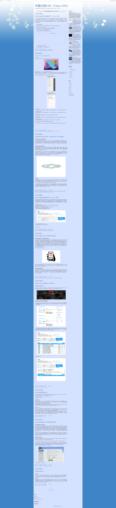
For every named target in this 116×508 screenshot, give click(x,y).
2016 (70, 76)
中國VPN (45, 433)
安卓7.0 (41, 131)
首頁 (51, 488)
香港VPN (59, 191)
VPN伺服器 (44, 485)
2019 (70, 72)
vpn (44, 416)
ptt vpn (43, 416)
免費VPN (41, 50)
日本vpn (70, 91)
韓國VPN (64, 191)
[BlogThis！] (48, 49)
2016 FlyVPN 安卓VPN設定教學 (45, 154)
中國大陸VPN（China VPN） (52, 5)
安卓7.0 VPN (44, 131)
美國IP (43, 50)
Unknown (36, 497)
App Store (70, 92)
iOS (55, 131)
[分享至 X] (49, 49)
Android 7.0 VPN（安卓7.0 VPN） (43, 55)
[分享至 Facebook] (50, 49)
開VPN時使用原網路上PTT (41, 392)
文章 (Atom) (52, 490)
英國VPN (56, 191)
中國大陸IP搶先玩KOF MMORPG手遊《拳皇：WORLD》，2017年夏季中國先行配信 (76, 42)
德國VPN (62, 191)
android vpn (52, 131)
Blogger (61, 506)
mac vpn (48, 192)
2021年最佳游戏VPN (75, 57)
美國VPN (46, 50)
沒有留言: (45, 49)
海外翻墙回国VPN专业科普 (76, 49)
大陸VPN (70, 84)
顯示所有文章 (56, 11)
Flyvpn (41, 485)
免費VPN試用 (41, 442)
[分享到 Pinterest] (51, 49)
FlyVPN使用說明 (38, 304)
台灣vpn (41, 416)
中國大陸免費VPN (71, 93)
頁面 (38, 303)
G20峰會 (40, 192)
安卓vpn (47, 131)
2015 (70, 77)
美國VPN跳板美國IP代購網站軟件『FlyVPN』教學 (47, 16)
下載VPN (38, 50)
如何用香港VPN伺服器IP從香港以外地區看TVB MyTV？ (76, 34)
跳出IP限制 (51, 50)
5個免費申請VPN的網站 (72, 12)
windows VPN (51, 192)
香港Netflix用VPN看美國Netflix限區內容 (44, 283)
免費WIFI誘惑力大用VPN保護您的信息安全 (45, 235)
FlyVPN (36, 496)
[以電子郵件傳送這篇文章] (48, 464)
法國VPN (50, 191)
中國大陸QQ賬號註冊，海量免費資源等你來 (45, 422)
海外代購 (48, 50)
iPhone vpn (57, 131)
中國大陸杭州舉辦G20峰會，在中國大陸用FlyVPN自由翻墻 (49, 136)
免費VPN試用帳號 (44, 73)
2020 (70, 71)
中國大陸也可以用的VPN (43, 191)
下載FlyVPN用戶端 (38, 204)
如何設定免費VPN (39, 471)
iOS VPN (42, 192)
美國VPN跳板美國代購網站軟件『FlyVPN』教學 (46, 197)
